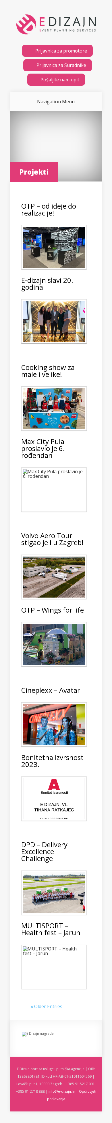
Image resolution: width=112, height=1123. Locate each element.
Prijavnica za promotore (61, 51)
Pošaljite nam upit (59, 79)
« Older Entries (46, 1006)
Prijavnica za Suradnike (61, 65)
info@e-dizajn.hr (62, 1091)
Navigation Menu (56, 101)
